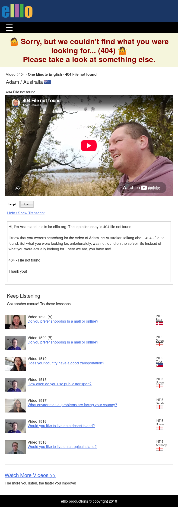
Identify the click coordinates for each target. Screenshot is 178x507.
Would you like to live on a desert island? (61, 425)
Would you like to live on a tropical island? (62, 446)
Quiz (27, 204)
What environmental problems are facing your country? (72, 404)
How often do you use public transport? (60, 383)
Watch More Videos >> (30, 474)
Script (12, 204)
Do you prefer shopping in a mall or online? (63, 321)
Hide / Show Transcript (25, 213)
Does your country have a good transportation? (66, 363)
